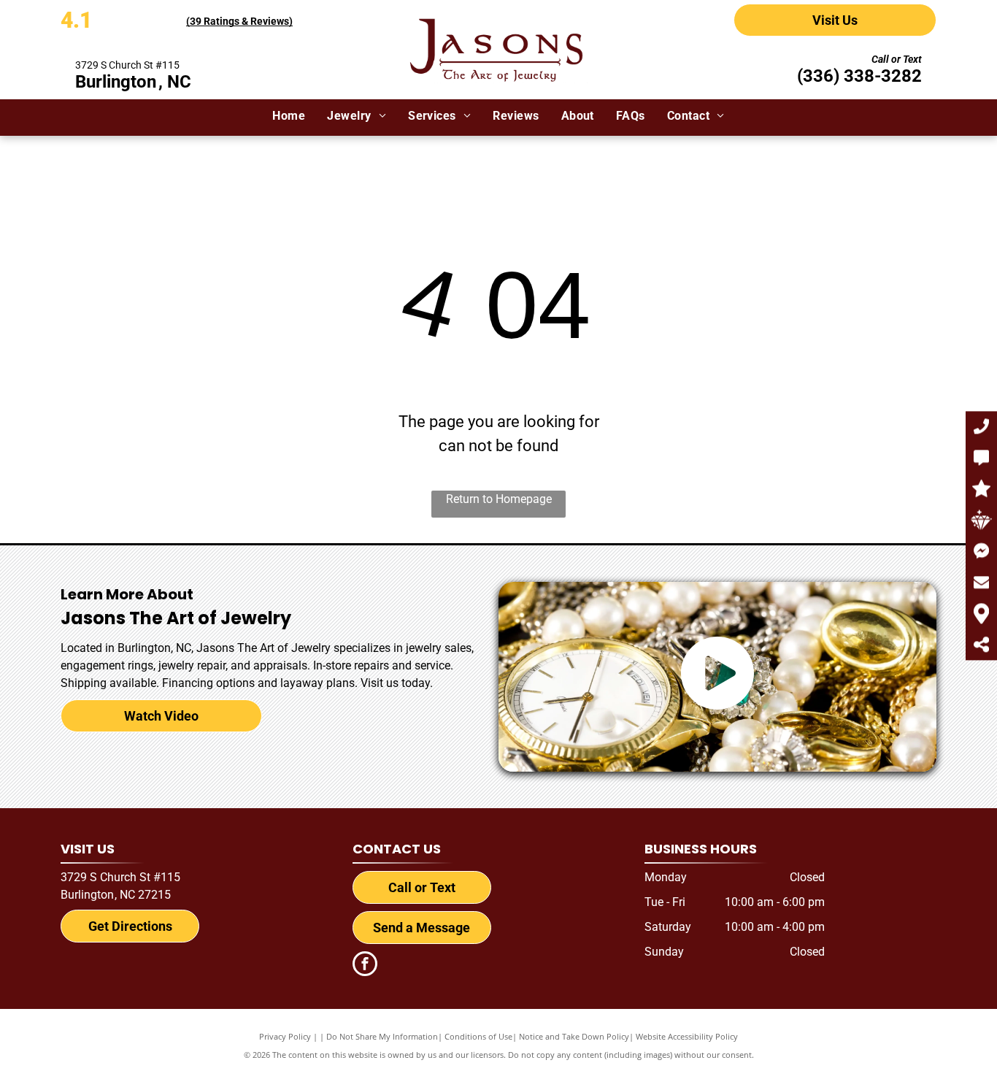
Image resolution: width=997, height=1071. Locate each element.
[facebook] (365, 965)
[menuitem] (288, 116)
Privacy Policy (285, 1036)
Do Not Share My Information (382, 1036)
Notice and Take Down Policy (574, 1036)
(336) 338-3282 (859, 76)
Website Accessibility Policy (687, 1036)
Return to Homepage (499, 499)
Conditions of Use (478, 1036)
